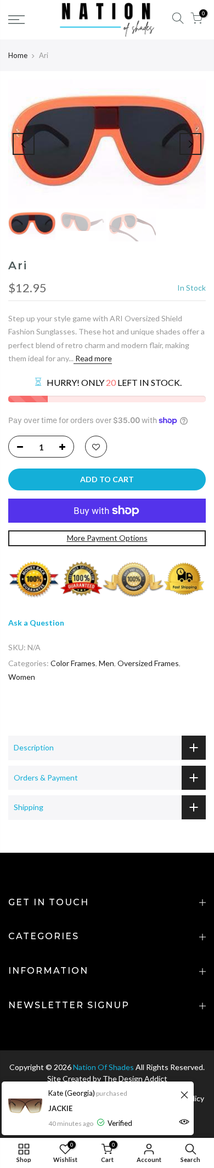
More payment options (107, 537)
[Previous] (24, 144)
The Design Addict (135, 1078)
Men (106, 663)
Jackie (60, 1108)
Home (17, 55)
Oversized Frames (148, 663)
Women (21, 676)
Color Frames (72, 663)
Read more (93, 358)
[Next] (190, 144)
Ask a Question (36, 622)
